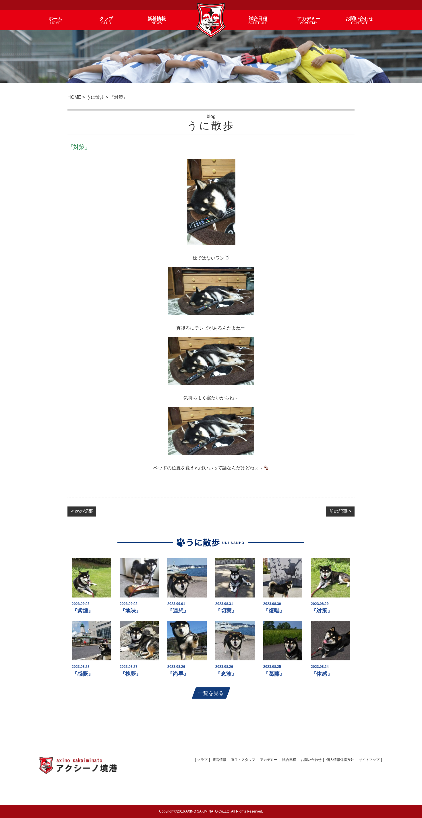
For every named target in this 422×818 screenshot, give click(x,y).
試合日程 (289, 760)
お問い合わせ (311, 760)
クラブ (202, 760)
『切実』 (226, 611)
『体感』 (322, 674)
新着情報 (219, 760)
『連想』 (178, 611)
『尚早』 (178, 674)
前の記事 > (340, 511)
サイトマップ (369, 760)
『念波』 (226, 674)
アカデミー (268, 760)
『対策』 (322, 611)
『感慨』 (83, 674)
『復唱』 (274, 611)
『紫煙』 (83, 611)
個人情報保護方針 (340, 760)
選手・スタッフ (243, 760)
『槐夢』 (131, 674)
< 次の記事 (82, 511)
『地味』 (131, 611)
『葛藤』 (274, 674)
